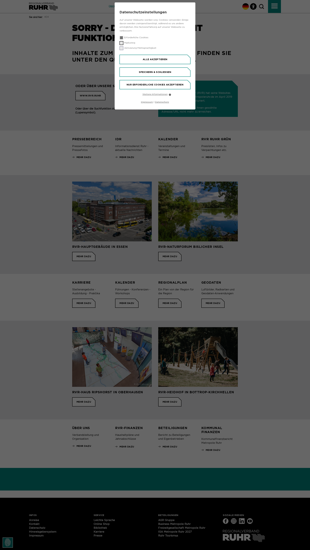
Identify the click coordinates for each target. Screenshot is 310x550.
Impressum (147, 102)
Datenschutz (162, 102)
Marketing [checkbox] (129, 43)
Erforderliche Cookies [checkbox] (136, 37)
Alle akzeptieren (155, 59)
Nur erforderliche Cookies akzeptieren (155, 84)
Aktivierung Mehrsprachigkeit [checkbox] (140, 48)
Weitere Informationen (155, 94)
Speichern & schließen (155, 72)
